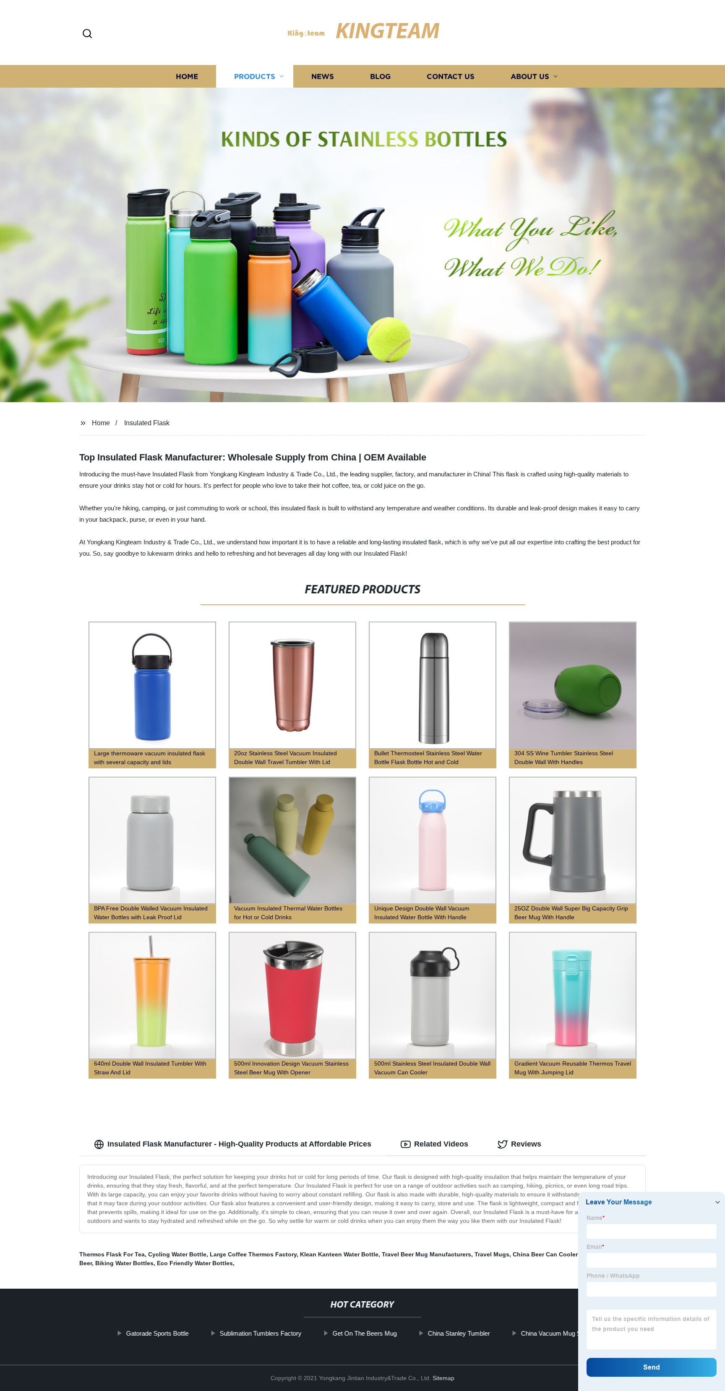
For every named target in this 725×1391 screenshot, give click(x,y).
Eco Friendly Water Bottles (195, 1263)
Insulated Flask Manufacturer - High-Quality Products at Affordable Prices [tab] (239, 1144)
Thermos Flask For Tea (112, 1254)
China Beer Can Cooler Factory (557, 1254)
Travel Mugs (492, 1254)
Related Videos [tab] (441, 1144)
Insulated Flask (147, 422)
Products (254, 77)
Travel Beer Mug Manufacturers (426, 1254)
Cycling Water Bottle (177, 1254)
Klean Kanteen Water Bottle (339, 1254)
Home (187, 77)
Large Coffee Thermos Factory (253, 1254)
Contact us (451, 77)
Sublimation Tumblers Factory (260, 1333)
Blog (380, 77)
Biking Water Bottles (124, 1263)
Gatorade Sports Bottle (157, 1333)
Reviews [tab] (526, 1144)
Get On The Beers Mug (364, 1333)
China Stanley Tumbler (459, 1333)
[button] (87, 34)
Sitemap (443, 1378)
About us (530, 77)
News (322, 77)
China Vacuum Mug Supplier (560, 1333)
